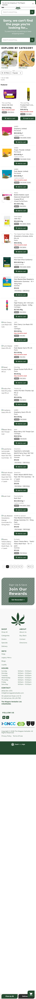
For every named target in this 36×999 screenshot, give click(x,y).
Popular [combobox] (15, 73)
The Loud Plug (6, 103)
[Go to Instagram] (7, 717)
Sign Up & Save (18, 584)
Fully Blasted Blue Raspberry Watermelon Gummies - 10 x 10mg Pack (24, 281)
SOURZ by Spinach (20, 277)
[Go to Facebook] (3, 717)
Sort (14, 71)
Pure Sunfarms (18, 257)
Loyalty (4, 665)
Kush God (17, 498)
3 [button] (14, 566)
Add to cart (11, 118)
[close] (32, 4)
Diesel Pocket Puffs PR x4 (23, 369)
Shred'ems (17, 449)
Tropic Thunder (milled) (22, 150)
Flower (4, 68)
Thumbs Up (17, 388)
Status (16, 192)
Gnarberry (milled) (20, 128)
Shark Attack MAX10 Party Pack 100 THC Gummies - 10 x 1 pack (24, 477)
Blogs (3, 661)
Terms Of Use (18, 736)
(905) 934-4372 (6, 691)
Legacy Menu (6, 657)
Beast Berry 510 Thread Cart (24, 431)
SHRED (16, 126)
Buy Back (22, 635)
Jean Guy (17, 218)
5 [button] (21, 566)
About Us (22, 632)
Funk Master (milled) (21, 171)
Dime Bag (17, 367)
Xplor (15, 429)
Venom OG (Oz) (7, 105)
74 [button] (28, 566)
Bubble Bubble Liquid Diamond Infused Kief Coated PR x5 (21, 197)
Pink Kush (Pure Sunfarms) (23, 260)
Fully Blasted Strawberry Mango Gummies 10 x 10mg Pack (24, 520)
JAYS (15, 301)
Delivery (4, 646)
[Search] (32, 12)
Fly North (17, 539)
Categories (5, 635)
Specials (4, 643)
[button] (2, 7)
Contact (22, 639)
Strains (3, 639)
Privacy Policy (6, 736)
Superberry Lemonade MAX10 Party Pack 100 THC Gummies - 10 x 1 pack (24, 453)
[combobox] (16, 12)
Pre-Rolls (23, 68)
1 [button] (7, 566)
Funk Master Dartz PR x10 (23, 348)
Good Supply (18, 216)
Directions (23, 643)
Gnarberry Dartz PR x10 (22, 412)
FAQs (3, 654)
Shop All (4, 632)
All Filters (7, 73)
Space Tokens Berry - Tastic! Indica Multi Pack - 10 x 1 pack (24, 543)
